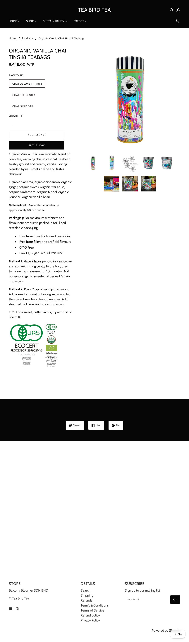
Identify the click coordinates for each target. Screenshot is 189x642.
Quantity (14, 115)
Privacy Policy (90, 620)
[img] (171, 10)
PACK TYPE (16, 75)
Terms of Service (92, 610)
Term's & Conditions (95, 605)
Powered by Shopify (166, 631)
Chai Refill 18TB (23, 95)
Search (85, 590)
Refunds (86, 600)
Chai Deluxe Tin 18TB (27, 83)
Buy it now (37, 145)
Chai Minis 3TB (22, 106)
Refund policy (90, 615)
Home (12, 38)
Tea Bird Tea (94, 10)
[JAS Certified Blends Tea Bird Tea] (33, 345)
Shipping (87, 595)
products (27, 38)
